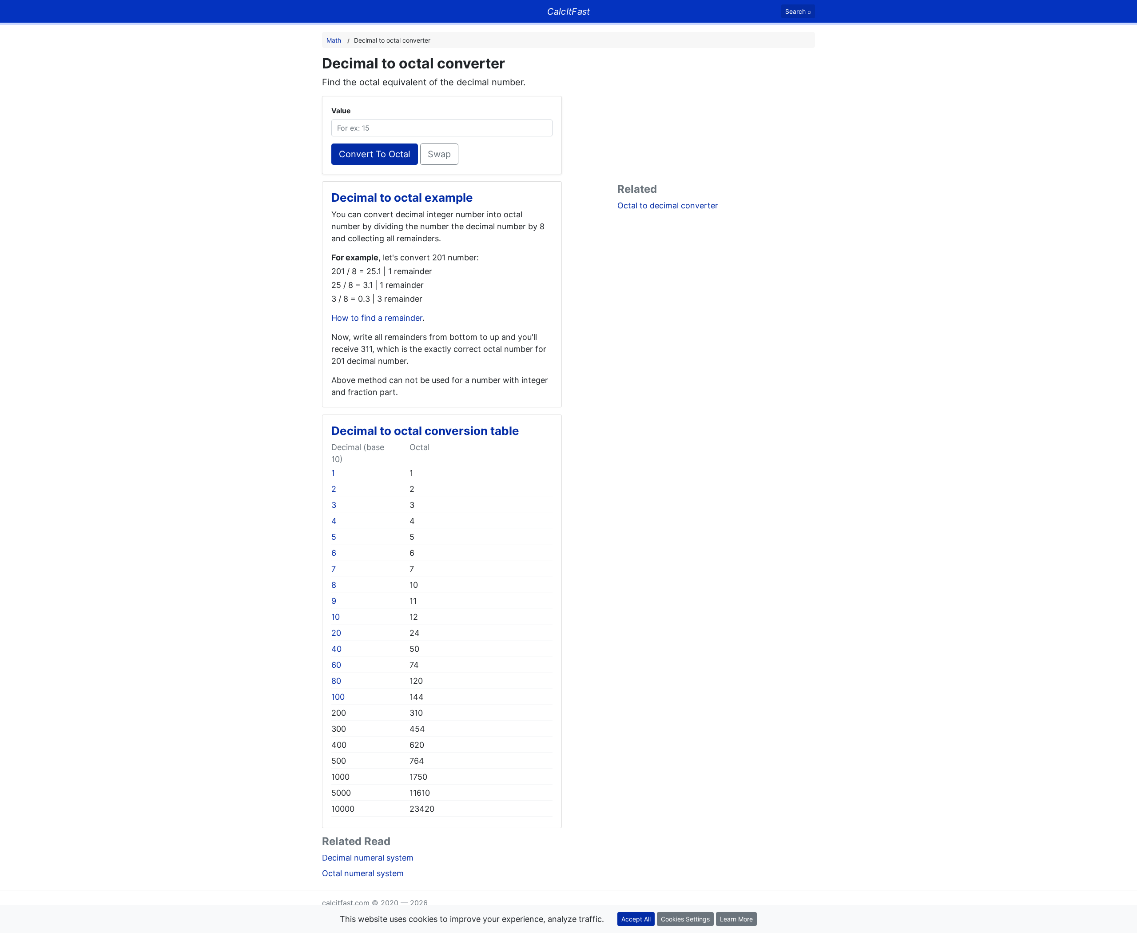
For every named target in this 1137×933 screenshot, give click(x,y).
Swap (439, 154)
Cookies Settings (685, 919)
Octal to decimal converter (667, 205)
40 (336, 649)
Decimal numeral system (367, 857)
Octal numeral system (363, 873)
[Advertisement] (716, 117)
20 (336, 633)
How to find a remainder (376, 318)
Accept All (636, 919)
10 (335, 617)
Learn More (736, 919)
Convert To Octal (374, 154)
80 (336, 681)
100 (338, 697)
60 (336, 665)
